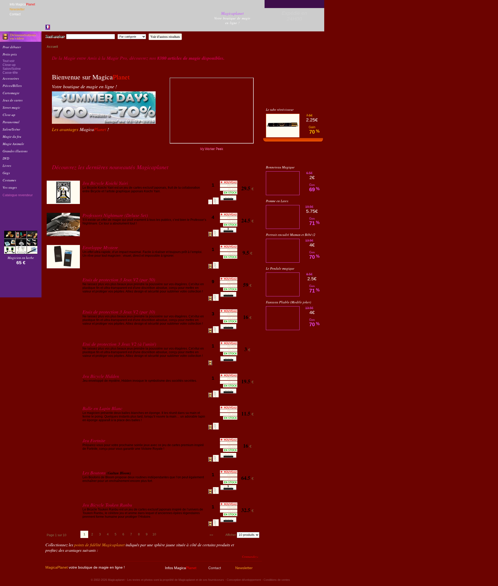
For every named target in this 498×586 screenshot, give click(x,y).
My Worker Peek (211, 149)
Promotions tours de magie (293, 167)
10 (154, 534)
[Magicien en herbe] (20, 252)
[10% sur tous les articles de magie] (62, 144)
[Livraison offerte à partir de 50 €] (143, 144)
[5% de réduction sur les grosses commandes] (116, 144)
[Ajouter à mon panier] (247, 200)
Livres (7, 165)
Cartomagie (11, 93)
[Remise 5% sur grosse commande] (293, 92)
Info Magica (22, 4)
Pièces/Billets (12, 85)
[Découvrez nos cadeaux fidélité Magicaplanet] (21, 209)
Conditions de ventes (277, 579)
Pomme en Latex (277, 213)
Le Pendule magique (280, 280)
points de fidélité (99, 544)
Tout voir (9, 61)
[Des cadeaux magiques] (89, 144)
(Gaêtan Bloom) (119, 473)
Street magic (11, 107)
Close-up (9, 65)
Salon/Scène (12, 69)
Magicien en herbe (21, 257)
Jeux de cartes (13, 100)
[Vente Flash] (293, 111)
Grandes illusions (15, 151)
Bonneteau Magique (280, 179)
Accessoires (11, 78)
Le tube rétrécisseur (280, 122)
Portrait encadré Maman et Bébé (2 (290, 247)
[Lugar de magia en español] (53, 27)
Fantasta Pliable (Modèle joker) (288, 314)
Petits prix (10, 54)
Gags (6, 173)
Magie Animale (13, 143)
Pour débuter (12, 47)
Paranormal (11, 122)
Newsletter (17, 9)
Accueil (52, 47)
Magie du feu (12, 136)
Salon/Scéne (11, 129)
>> (211, 535)
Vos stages (10, 187)
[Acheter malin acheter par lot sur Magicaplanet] (21, 225)
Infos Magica (180, 568)
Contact (15, 14)
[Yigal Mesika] (20, 282)
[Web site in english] (59, 27)
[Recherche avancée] (237, 37)
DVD (6, 158)
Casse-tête (10, 72)
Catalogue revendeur (18, 195)
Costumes (9, 180)
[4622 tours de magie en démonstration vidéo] (21, 36)
